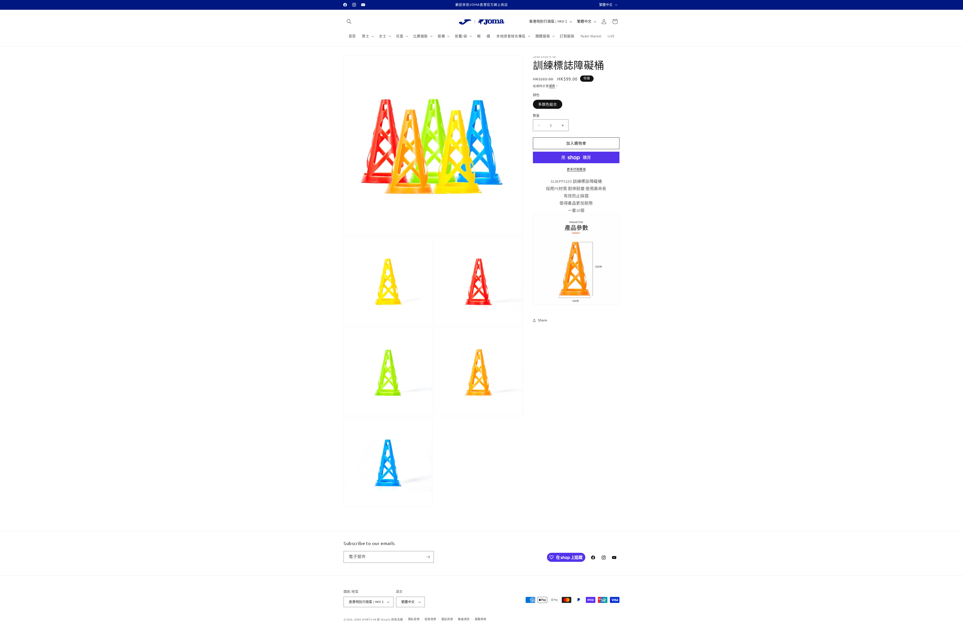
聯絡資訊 (464, 619)
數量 (536, 115)
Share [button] (542, 320)
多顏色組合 (547, 104)
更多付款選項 (576, 169)
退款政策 (430, 619)
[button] (349, 21)
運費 (552, 86)
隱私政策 (414, 619)
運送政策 (447, 619)
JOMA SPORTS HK (365, 619)
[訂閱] (428, 557)
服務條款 (481, 619)
